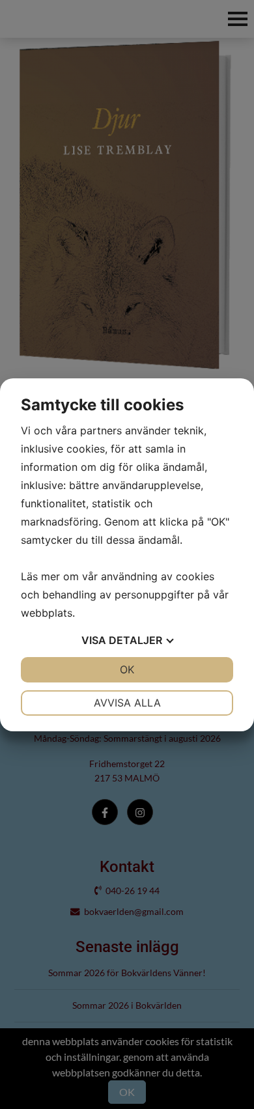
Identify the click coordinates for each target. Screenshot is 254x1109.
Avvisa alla (127, 702)
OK (127, 669)
